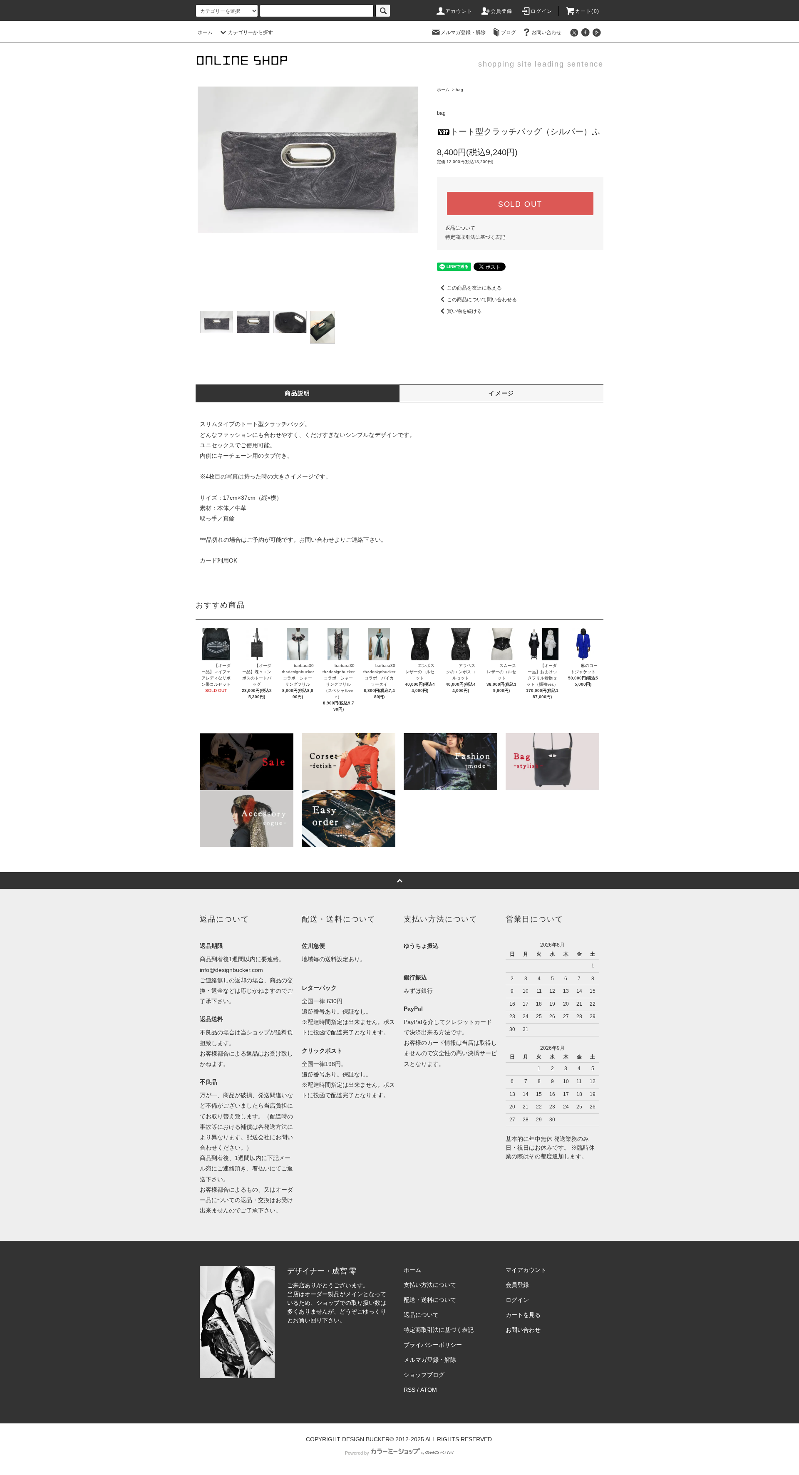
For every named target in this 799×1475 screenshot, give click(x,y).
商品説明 (297, 393)
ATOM (428, 1389)
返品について (460, 228)
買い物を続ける (464, 311)
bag (459, 89)
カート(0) (587, 11)
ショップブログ (424, 1374)
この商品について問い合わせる (482, 299)
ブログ (508, 32)
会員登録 (502, 11)
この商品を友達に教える (474, 288)
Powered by (357, 1452)
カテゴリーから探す (250, 32)
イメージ (501, 393)
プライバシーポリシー (433, 1344)
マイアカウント (526, 1270)
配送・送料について (430, 1300)
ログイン (542, 11)
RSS (409, 1389)
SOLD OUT (520, 203)
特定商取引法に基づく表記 (475, 237)
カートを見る (523, 1314)
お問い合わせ (546, 32)
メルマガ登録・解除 (463, 32)
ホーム (205, 32)
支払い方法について (430, 1285)
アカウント (459, 11)
